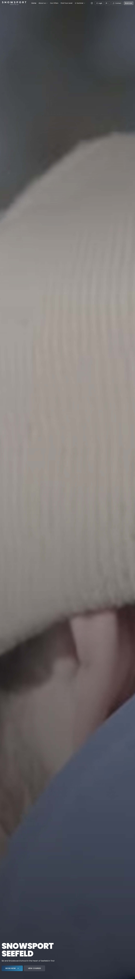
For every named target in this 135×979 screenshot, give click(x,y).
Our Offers (54, 3)
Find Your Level (66, 3)
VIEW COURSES (34, 968)
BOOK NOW (11, 968)
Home (33, 3)
